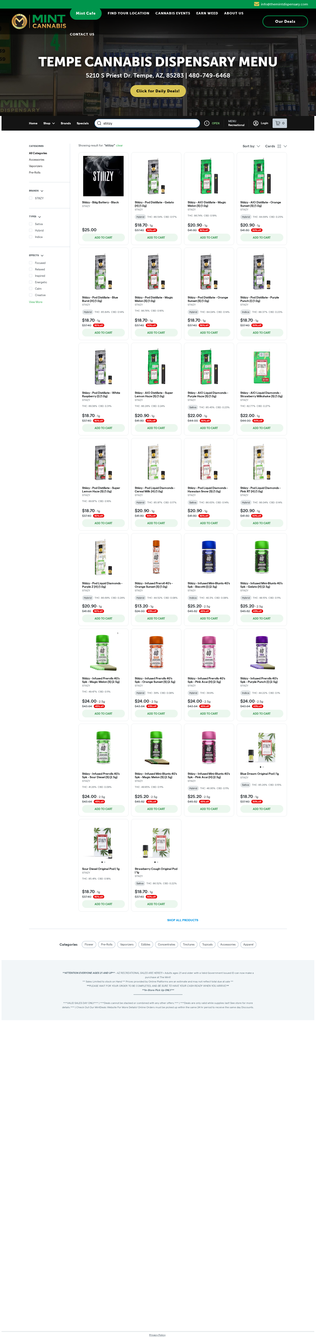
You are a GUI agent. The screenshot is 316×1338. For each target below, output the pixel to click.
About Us (234, 13)
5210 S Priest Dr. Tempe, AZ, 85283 (135, 75)
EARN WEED (207, 13)
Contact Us (82, 34)
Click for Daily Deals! (158, 91)
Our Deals (285, 21)
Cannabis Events (172, 13)
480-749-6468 (209, 75)
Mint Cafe (86, 13)
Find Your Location (128, 13)
